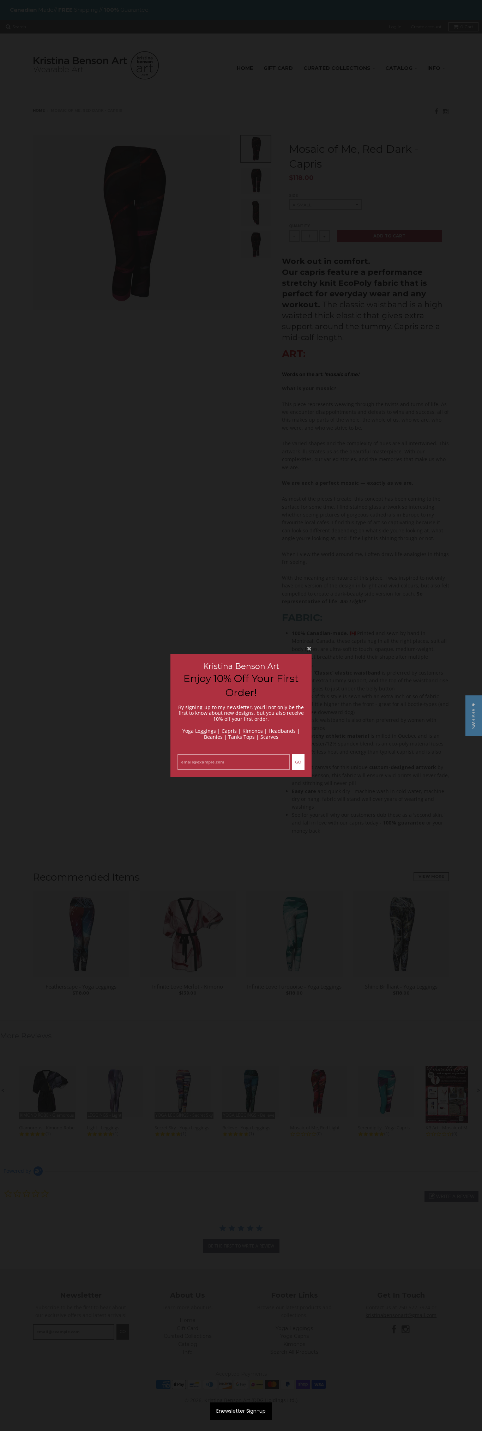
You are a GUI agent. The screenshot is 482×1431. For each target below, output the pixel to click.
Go (298, 762)
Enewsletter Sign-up (241, 1410)
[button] (473, 715)
